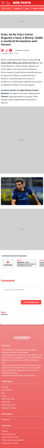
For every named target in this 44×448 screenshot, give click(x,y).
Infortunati (6, 402)
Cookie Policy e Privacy (10, 437)
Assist (4, 396)
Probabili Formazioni (9, 408)
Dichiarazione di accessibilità (13, 440)
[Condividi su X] (10, 50)
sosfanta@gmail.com (10, 373)
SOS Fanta (6, 8)
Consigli (5, 387)
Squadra (18, 8)
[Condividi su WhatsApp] (2, 50)
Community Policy (8, 434)
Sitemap (5, 431)
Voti (3, 393)
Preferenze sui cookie (10, 443)
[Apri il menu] (3, 2)
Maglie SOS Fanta (8, 405)
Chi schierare (7, 390)
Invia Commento (31, 302)
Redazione (6, 419)
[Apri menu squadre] (8, 2)
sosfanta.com (11, 355)
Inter (27, 8)
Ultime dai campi (8, 399)
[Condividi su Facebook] (6, 50)
